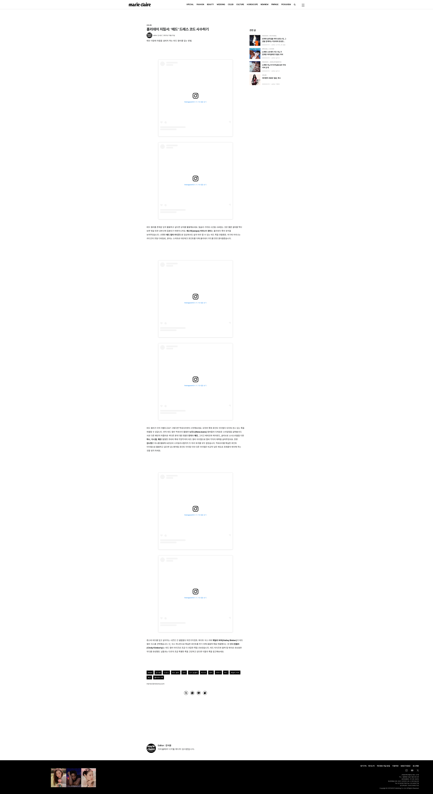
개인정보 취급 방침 (383, 766)
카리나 (218, 672)
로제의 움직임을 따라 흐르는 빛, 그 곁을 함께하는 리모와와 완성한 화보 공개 (274, 40)
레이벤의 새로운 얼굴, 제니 (271, 78)
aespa (150, 672)
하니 (225, 672)
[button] (295, 4)
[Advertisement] (195, 716)
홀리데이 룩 (158, 677)
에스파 (203, 672)
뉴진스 (166, 672)
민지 (184, 672)
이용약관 (395, 766)
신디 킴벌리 (193, 672)
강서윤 (160, 35)
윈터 (210, 672)
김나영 (158, 672)
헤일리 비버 (235, 672)
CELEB (149, 25)
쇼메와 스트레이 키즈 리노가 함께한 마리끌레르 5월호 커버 (272, 53)
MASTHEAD (405, 766)
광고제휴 (416, 766)
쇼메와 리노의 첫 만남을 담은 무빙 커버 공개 (274, 66)
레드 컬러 (175, 672)
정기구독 (363, 766)
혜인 (149, 677)
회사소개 (371, 766)
